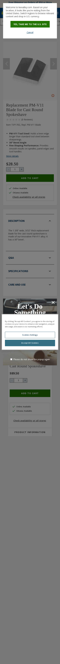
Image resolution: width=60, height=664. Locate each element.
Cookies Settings (30, 335)
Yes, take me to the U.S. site (30, 24)
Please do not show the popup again (31, 359)
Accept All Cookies (29, 343)
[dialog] (30, 20)
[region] (30, 332)
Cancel (30, 32)
